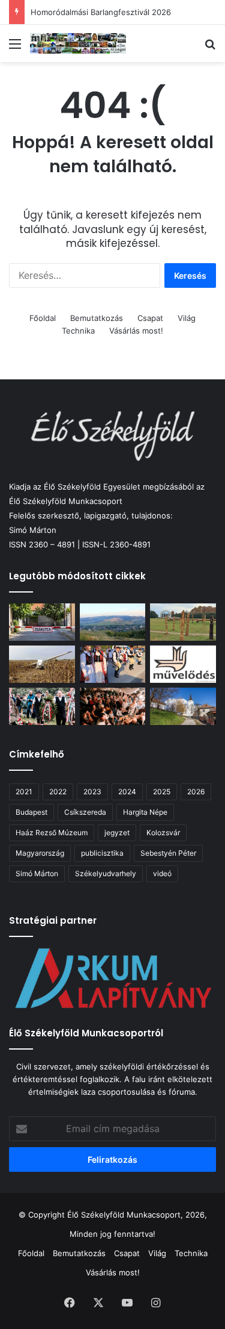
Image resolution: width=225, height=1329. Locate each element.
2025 (161, 791)
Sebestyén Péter (168, 852)
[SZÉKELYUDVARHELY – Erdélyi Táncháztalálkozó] (113, 706)
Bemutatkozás (96, 318)
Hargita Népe (145, 812)
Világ (187, 318)
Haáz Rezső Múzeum (52, 832)
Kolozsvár (163, 832)
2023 (92, 791)
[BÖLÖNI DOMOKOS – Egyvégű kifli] (42, 622)
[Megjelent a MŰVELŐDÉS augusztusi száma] (183, 664)
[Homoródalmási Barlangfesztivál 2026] (113, 622)
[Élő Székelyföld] (78, 43)
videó (162, 873)
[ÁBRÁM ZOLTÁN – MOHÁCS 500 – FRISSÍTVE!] (183, 622)
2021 (24, 791)
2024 (127, 791)
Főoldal (42, 318)
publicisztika (102, 852)
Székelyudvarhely (105, 873)
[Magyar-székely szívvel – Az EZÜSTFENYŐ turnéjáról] (113, 664)
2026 (196, 791)
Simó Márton (37, 873)
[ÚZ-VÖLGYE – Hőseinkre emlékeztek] (42, 706)
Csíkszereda (85, 812)
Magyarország (40, 852)
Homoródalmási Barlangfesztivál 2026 (101, 12)
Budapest (31, 812)
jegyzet (117, 832)
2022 (58, 791)
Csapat (150, 318)
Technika (78, 330)
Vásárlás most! (136, 330)
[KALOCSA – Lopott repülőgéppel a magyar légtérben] (42, 664)
